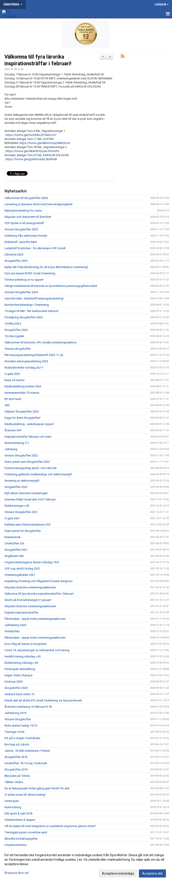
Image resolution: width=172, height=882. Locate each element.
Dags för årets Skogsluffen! (22, 417)
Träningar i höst (14, 732)
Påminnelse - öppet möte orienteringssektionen (35, 618)
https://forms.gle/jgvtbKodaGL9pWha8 (31, 159)
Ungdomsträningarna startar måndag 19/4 (31, 562)
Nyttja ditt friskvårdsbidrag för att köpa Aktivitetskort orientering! (46, 267)
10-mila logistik (14, 336)
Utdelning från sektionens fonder (25, 235)
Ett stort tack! (13, 399)
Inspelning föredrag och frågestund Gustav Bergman (38, 581)
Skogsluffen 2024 (16, 330)
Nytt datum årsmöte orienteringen (26, 493)
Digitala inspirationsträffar (21, 612)
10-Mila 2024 (12, 323)
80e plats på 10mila (17, 775)
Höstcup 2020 (13, 681)
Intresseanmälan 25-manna (21, 392)
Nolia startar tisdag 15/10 (20, 725)
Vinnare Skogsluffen (17, 719)
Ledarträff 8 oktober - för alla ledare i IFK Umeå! (35, 248)
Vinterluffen (11, 631)
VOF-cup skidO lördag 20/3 (22, 568)
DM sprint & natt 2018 (18, 813)
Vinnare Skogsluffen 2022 (21, 455)
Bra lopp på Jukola (16, 744)
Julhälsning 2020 (15, 625)
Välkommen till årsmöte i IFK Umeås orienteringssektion (40, 342)
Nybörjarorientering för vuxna (23, 210)
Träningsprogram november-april (25, 832)
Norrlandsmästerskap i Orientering (26, 304)
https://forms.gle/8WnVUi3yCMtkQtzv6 (44, 143)
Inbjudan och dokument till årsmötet (27, 216)
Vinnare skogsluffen (17, 348)
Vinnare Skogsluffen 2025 (21, 229)
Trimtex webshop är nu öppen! (24, 279)
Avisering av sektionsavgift (21, 480)
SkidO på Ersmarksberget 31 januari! (27, 600)
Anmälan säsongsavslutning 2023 (26, 361)
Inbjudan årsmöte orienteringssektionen (30, 587)
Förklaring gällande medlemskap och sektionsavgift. (38, 474)
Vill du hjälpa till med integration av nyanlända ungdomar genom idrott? (50, 826)
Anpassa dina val (16, 873)
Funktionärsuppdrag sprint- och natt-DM (30, 468)
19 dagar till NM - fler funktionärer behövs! (31, 311)
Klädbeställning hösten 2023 (22, 386)
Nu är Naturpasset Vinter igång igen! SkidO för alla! (37, 788)
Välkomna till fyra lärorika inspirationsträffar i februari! (39, 593)
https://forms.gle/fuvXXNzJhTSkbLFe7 (31, 135)
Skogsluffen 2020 (16, 688)
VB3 (7, 405)
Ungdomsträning (15, 845)
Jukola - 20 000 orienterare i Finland (27, 750)
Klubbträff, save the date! (20, 242)
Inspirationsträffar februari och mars (27, 436)
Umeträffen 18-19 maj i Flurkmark (25, 763)
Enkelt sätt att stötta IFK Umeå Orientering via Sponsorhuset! (43, 700)
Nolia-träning (12, 807)
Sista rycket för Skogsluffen (22, 531)
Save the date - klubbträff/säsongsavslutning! (34, 298)
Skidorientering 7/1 (16, 443)
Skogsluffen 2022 (16, 487)
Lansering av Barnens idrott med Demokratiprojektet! (38, 204)
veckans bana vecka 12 (19, 694)
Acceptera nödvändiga (118, 873)
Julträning (10, 449)
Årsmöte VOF (13, 430)
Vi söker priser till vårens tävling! (25, 794)
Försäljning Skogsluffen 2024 (23, 317)
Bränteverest (12, 537)
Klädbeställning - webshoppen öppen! (29, 424)
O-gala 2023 (12, 374)
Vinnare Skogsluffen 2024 (21, 292)
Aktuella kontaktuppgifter (21, 838)
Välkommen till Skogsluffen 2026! (26, 198)
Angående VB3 (14, 556)
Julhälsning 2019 (15, 713)
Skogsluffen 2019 (16, 769)
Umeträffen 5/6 (14, 543)
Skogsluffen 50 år (16, 757)
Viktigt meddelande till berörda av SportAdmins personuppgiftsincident (50, 286)
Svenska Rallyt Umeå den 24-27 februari (30, 499)
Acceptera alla (152, 873)
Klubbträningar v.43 (16, 505)
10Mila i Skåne (13, 782)
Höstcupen (11, 801)
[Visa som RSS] (123, 57)
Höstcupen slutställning (19, 669)
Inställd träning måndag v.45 (22, 656)
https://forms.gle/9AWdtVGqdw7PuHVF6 (32, 151)
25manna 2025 (13, 254)
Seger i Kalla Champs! (18, 675)
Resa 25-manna (14, 380)
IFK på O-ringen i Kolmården (22, 738)
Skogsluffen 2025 (16, 260)
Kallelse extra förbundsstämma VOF (27, 524)
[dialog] (86, 864)
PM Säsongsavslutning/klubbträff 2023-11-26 (33, 355)
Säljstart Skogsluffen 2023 (21, 411)
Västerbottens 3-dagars (19, 819)
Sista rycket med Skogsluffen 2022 (27, 461)
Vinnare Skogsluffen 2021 (21, 512)
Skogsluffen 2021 (16, 549)
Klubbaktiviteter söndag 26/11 (23, 367)
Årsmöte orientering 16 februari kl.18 (28, 706)
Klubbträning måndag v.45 (21, 662)
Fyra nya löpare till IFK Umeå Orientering (29, 273)
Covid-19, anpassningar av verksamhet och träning (36, 650)
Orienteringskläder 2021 (19, 574)
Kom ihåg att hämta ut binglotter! (25, 644)
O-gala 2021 (12, 518)
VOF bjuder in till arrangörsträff (24, 223)
